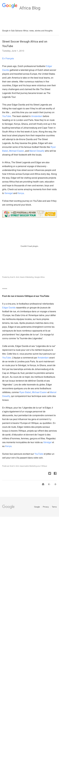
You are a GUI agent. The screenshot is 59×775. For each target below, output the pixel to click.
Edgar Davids (9, 307)
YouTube (6, 116)
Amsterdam (36, 116)
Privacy (46, 506)
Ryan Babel (25, 392)
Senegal (9, 193)
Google (37, 506)
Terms (54, 506)
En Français (8, 58)
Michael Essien (16, 150)
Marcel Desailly (36, 150)
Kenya (21, 193)
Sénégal (47, 442)
